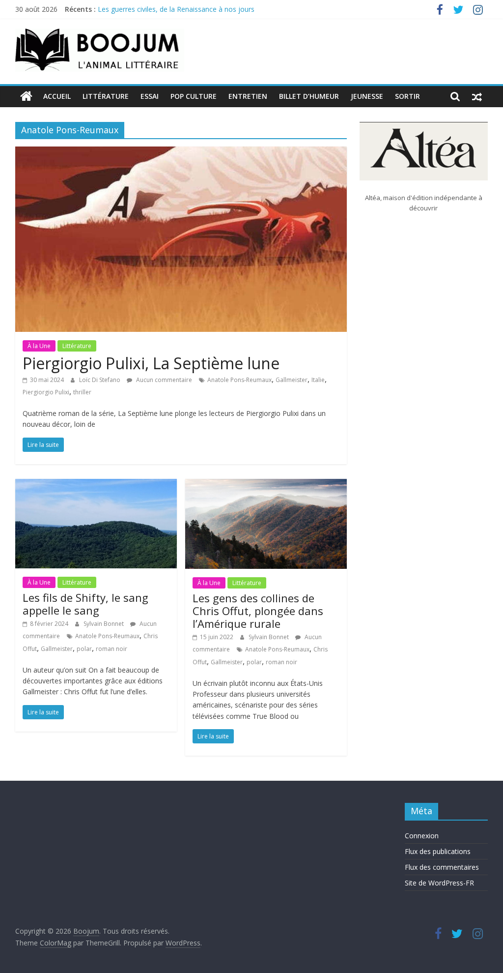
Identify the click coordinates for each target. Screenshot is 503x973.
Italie (318, 380)
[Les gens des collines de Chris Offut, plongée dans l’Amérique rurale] (266, 484)
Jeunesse (367, 96)
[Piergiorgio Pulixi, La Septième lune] (181, 152)
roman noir (111, 649)
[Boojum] (26, 96)
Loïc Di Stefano (100, 380)
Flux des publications (438, 851)
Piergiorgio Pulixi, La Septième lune (151, 363)
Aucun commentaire (163, 380)
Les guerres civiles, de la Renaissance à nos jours (176, 12)
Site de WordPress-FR (439, 882)
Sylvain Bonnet (104, 623)
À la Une (39, 346)
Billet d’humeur (309, 96)
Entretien (247, 96)
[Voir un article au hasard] (477, 96)
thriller (82, 392)
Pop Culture (193, 96)
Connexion (422, 835)
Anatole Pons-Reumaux (239, 380)
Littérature (106, 96)
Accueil (57, 96)
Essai (149, 96)
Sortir (407, 96)
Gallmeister (291, 380)
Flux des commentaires (442, 867)
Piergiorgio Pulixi (46, 392)
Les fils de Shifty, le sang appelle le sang (85, 604)
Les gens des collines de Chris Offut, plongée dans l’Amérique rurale (258, 610)
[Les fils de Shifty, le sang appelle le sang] (96, 484)
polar (84, 649)
